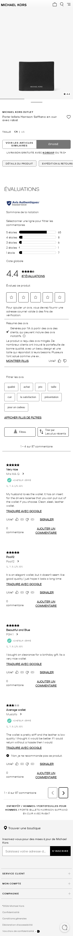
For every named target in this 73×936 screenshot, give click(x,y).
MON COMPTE (11, 883)
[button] (64, 928)
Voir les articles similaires (19, 144)
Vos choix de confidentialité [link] (18, 930)
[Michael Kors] (13, 4)
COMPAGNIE (10, 893)
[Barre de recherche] (62, 4)
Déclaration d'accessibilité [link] (17, 924)
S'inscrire (60, 851)
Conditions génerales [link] (14, 918)
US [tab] (23, 131)
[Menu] (69, 4)
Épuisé (53, 144)
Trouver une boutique (24, 828)
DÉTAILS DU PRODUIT (19, 163)
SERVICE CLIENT (13, 873)
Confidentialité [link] (10, 912)
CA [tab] (16, 131)
